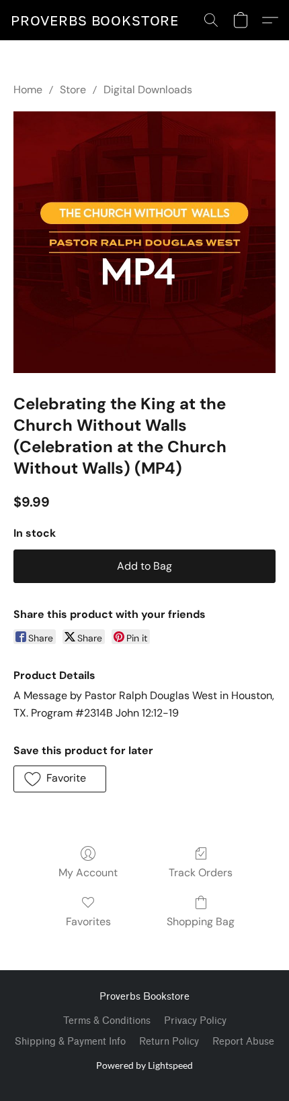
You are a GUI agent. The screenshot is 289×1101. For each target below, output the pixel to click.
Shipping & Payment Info (70, 1041)
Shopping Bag (201, 921)
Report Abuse (243, 1041)
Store (73, 90)
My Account (88, 873)
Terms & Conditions (107, 1021)
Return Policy (169, 1041)
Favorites (88, 921)
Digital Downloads (148, 90)
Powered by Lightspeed (144, 1065)
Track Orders (201, 873)
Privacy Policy (195, 1021)
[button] (95, 20)
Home (27, 90)
